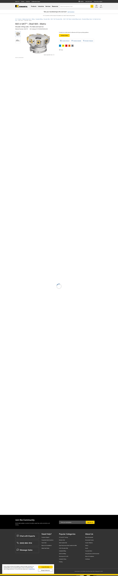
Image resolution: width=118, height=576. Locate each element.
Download (97, 259)
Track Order (44, 542)
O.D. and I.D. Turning (63, 537)
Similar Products (89, 40)
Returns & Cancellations (47, 545)
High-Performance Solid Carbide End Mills (68, 545)
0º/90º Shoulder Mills (63, 548)
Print (62, 49)
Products (33, 6)
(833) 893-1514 (88, 1)
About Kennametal (89, 537)
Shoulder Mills (47, 19)
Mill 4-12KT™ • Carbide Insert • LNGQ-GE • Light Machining (33, 382)
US (16, 19)
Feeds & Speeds (77, 40)
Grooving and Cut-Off (63, 556)
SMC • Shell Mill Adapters (32, 284)
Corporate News (88, 551)
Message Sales (26, 549)
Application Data (22, 62)
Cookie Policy (32, 569)
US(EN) (81, 1)
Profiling (60, 561)
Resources (55, 6)
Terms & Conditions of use (85, 259)
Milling (33, 19)
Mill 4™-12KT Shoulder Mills (56, 19)
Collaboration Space (35, 1)
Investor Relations (89, 542)
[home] (21, 7)
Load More (59, 366)
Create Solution (44, 123)
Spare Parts (20, 68)
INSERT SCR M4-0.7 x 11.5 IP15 (33, 508)
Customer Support (45, 537)
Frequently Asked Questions (47, 540)
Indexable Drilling (62, 559)
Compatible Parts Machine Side (25, 65)
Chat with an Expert (98, 1)
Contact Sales (64, 35)
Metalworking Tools (27, 19)
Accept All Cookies (45, 567)
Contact (96, 7)
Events (86, 548)
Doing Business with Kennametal (92, 553)
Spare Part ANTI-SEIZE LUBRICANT (35, 476)
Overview (20, 60)
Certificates (87, 559)
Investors (28, 1)
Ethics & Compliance (89, 556)
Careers (22, 1)
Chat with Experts (27, 535)
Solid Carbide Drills (63, 542)
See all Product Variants (95, 100)
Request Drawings (19, 270)
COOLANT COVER (30, 492)
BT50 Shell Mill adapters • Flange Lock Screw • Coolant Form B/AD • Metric (34, 300)
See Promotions (71, 11)
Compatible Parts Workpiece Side (26, 67)
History (86, 545)
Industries (41, 6)
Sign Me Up (90, 522)
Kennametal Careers (89, 540)
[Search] (91, 6)
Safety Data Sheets (45, 548)
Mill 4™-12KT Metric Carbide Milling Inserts (72, 19)
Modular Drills (62, 540)
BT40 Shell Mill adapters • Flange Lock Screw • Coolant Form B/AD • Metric (34, 325)
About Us (17, 1)
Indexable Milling (39, 19)
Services (47, 6)
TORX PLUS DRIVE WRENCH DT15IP (33, 500)
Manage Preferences (45, 570)
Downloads (20, 64)
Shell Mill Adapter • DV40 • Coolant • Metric (35, 341)
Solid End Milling (62, 553)
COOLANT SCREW (31, 484)
